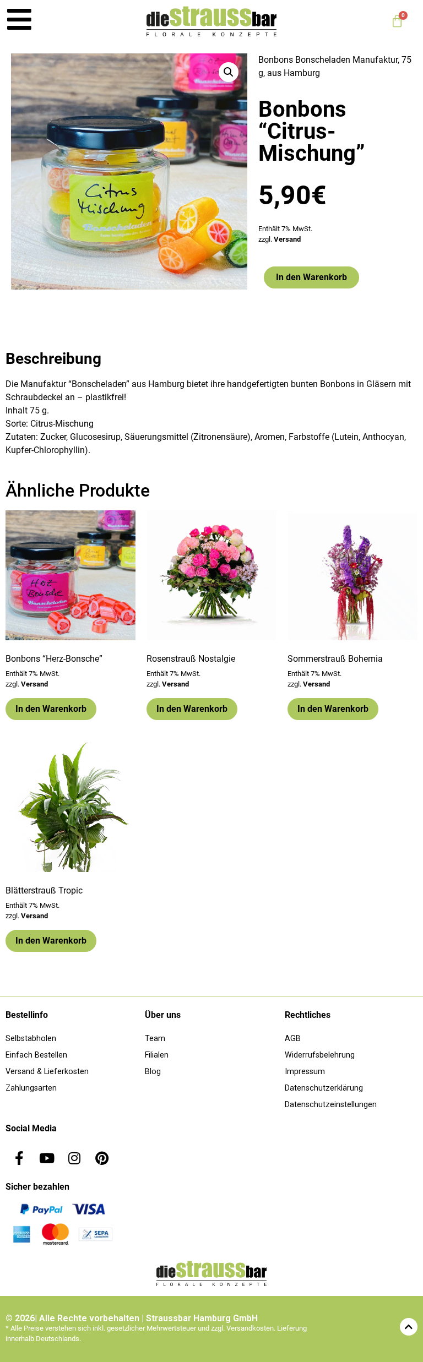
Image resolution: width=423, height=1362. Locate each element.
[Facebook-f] (19, 1158)
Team (155, 1038)
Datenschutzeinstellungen (331, 1104)
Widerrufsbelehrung (320, 1055)
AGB (293, 1038)
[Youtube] (47, 1158)
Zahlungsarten (31, 1088)
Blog (153, 1071)
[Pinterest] (102, 1158)
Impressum (305, 1071)
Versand (287, 239)
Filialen (157, 1055)
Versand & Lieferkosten (47, 1071)
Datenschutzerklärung (324, 1088)
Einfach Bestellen (36, 1055)
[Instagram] (74, 1158)
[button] (228, 72)
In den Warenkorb (311, 277)
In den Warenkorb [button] (50, 709)
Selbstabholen (31, 1038)
